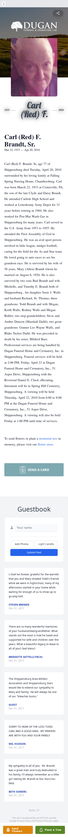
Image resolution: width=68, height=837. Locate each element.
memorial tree (48, 438)
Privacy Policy (24, 820)
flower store (45, 444)
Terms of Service (44, 820)
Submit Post (34, 552)
